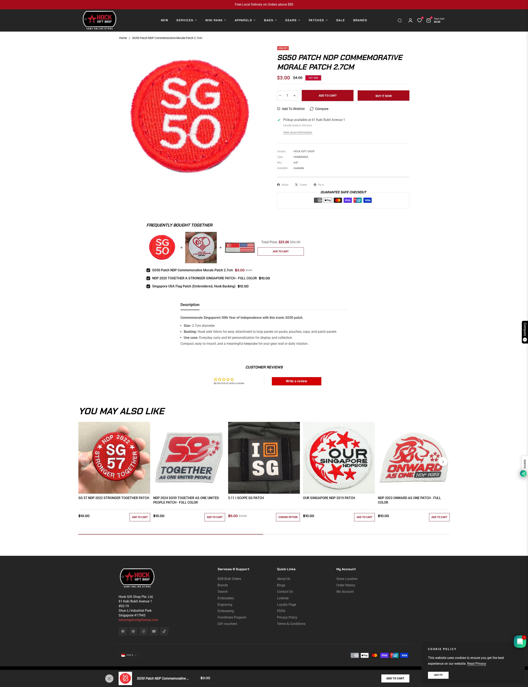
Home (123, 38)
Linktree (283, 598)
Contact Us (285, 592)
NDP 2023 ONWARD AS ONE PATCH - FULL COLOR (409, 500)
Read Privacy (476, 664)
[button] (401, 20)
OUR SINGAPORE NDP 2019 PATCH (329, 498)
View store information (297, 132)
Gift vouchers (227, 624)
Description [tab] (189, 304)
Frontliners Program (232, 617)
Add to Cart (395, 678)
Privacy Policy (287, 617)
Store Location (347, 579)
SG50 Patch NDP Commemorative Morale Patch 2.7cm (192, 270)
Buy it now (384, 96)
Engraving (225, 605)
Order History (345, 585)
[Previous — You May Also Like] (85, 461)
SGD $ (130, 655)
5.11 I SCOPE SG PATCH (246, 498)
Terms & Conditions (291, 624)
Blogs (281, 585)
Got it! (438, 675)
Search (223, 592)
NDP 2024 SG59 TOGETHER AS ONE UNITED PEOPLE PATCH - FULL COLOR (186, 500)
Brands (223, 585)
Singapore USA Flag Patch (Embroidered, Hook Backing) (194, 286)
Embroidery (226, 598)
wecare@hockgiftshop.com (138, 620)
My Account (345, 592)
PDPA (281, 611)
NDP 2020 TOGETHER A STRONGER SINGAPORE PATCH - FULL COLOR (204, 278)
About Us (283, 579)
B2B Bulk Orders (229, 579)
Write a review (296, 381)
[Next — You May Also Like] (443, 461)
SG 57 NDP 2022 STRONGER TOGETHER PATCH (113, 498)
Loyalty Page (286, 605)
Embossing (226, 611)
